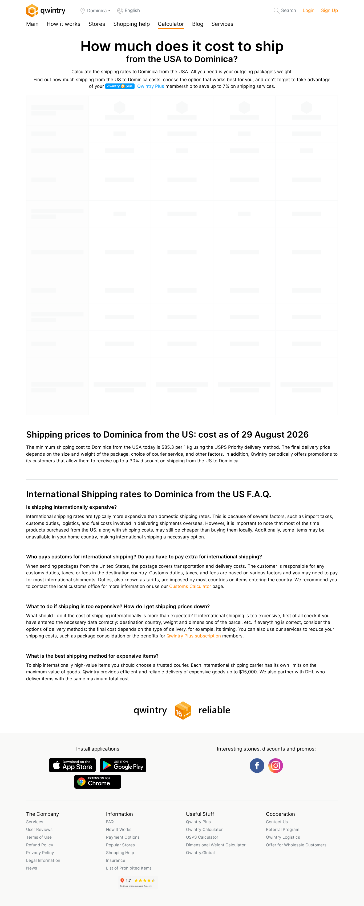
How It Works (118, 829)
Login (308, 10)
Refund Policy (39, 844)
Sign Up (329, 10)
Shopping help (131, 23)
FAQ (110, 821)
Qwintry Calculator (204, 829)
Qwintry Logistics (283, 837)
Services (222, 23)
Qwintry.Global (200, 852)
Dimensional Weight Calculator (216, 844)
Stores (96, 23)
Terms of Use (39, 837)
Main (32, 23)
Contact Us (277, 821)
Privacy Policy (40, 852)
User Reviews (39, 829)
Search (288, 10)
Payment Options (123, 837)
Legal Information (43, 860)
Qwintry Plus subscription (194, 636)
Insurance (115, 860)
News (31, 868)
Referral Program (282, 829)
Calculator (171, 23)
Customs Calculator (190, 586)
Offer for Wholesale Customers (296, 844)
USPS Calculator (202, 837)
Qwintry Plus (150, 86)
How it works (63, 23)
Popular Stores (120, 844)
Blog (197, 23)
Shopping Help (120, 852)
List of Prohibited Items (129, 868)
